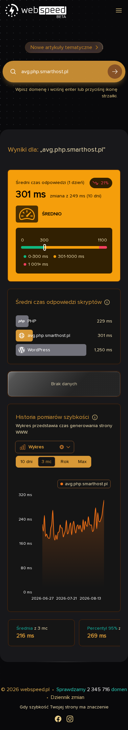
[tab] (26, 462)
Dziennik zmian (67, 697)
